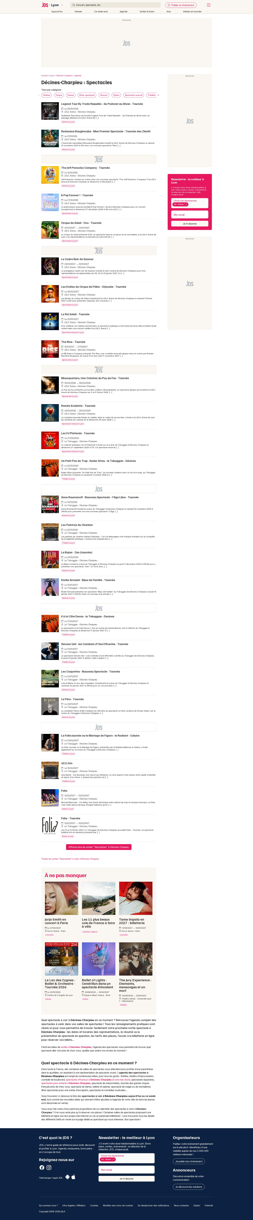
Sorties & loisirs (147, 11)
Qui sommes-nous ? (48, 1205)
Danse (71, 95)
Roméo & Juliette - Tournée (78, 405)
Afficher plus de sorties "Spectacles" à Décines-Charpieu (99, 847)
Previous (39, 95)
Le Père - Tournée (72, 698)
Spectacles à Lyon (70, 213)
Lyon (55, 5)
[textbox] (189, 204)
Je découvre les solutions (188, 1186)
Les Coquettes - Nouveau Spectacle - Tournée (90, 671)
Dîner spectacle (87, 95)
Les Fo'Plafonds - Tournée (78, 433)
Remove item (186, 204)
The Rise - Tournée (73, 341)
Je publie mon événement (188, 1161)
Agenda (123, 11)
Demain (78, 11)
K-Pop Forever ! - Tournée (77, 195)
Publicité (209, 1205)
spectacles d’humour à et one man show (98, 1079)
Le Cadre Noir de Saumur (77, 258)
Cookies (94, 1205)
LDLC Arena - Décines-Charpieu (79, 112)
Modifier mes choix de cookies (118, 1205)
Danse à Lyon (67, 809)
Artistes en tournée (192, 11)
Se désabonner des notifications (153, 1205)
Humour (104, 95)
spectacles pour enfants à (65, 1083)
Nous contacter (181, 1205)
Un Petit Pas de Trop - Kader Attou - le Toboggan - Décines (98, 460)
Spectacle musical (133, 95)
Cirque (59, 95)
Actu (169, 11)
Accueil (44, 75)
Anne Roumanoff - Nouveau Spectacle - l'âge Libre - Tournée (100, 497)
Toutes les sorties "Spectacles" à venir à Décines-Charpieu (70, 859)
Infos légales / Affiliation (74, 1205)
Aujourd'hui (57, 11)
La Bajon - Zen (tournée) (76, 552)
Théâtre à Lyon (68, 479)
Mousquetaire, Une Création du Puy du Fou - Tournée (95, 377)
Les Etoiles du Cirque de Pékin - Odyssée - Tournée (93, 286)
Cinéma (46, 95)
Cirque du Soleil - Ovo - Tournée (81, 222)
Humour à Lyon (68, 122)
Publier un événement (182, 5)
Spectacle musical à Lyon (73, 332)
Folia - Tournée (70, 818)
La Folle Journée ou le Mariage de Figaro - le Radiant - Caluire (100, 735)
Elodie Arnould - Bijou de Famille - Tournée (88, 579)
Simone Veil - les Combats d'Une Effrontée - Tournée (94, 643)
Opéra (116, 95)
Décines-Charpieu (64, 75)
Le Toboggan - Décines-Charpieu (80, 441)
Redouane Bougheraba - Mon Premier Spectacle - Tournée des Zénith (106, 131)
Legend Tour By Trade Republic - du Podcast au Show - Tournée (102, 103)
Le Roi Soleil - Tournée (75, 314)
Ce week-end (101, 11)
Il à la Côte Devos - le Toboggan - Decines (87, 616)
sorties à (76, 1047)
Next (158, 95)
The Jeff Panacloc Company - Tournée (85, 167)
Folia (64, 790)
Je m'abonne (190, 223)
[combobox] (189, 203)
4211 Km (66, 763)
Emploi (197, 1205)
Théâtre (152, 95)
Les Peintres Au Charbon (77, 524)
